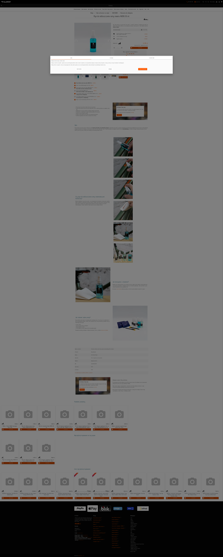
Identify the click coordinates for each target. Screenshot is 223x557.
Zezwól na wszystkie (142, 69)
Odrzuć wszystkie (79, 69)
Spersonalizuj (110, 69)
